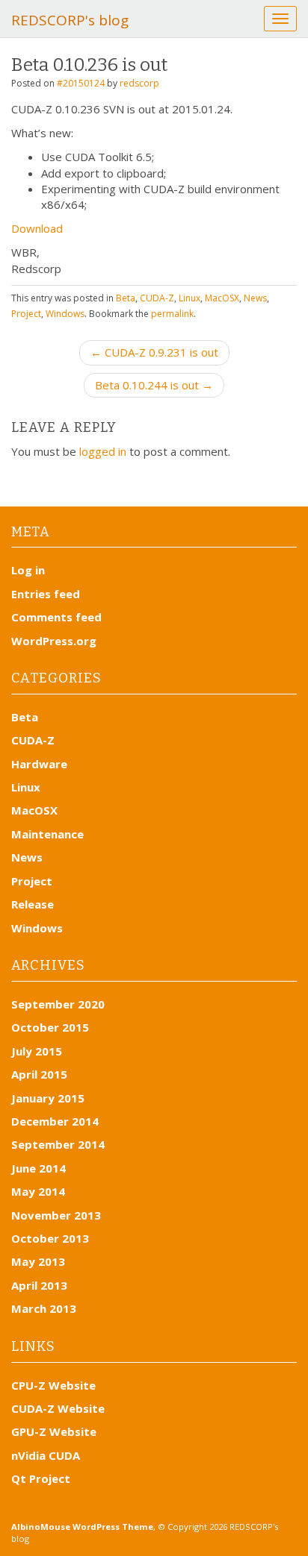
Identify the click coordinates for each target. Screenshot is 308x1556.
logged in (102, 451)
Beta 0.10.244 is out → (154, 384)
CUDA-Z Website (58, 1408)
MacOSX (222, 298)
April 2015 (39, 1074)
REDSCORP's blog (70, 20)
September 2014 (58, 1144)
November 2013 (56, 1215)
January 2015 (47, 1098)
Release (32, 904)
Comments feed (56, 616)
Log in (28, 569)
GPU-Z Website (53, 1431)
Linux (189, 298)
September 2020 (58, 1004)
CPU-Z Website (53, 1385)
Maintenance (47, 833)
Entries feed (45, 593)
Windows (65, 313)
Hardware (39, 763)
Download (37, 228)
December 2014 (55, 1121)
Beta (125, 298)
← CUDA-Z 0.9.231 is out (154, 352)
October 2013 (50, 1238)
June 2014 (38, 1168)
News (255, 298)
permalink (172, 313)
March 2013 (43, 1308)
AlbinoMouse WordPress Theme (82, 1526)
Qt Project (40, 1478)
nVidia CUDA (45, 1455)
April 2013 (39, 1285)
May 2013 (38, 1261)
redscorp (139, 83)
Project (26, 313)
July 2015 (36, 1051)
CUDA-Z (157, 298)
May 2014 (38, 1191)
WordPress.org (53, 640)
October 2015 (50, 1027)
